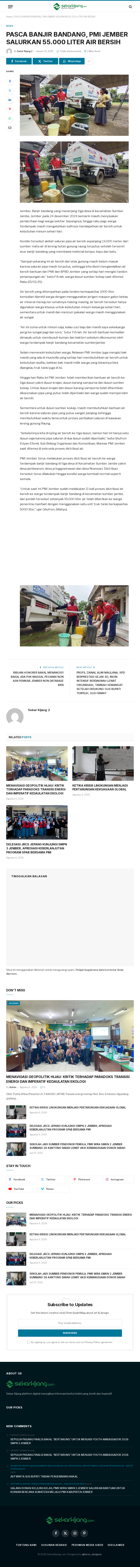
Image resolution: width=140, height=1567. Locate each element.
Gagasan (13, 1003)
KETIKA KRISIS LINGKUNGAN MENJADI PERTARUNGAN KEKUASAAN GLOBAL (100, 787)
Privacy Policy (92, 1342)
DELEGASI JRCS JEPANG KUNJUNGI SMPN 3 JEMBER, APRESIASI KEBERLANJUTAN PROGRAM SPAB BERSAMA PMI (36, 848)
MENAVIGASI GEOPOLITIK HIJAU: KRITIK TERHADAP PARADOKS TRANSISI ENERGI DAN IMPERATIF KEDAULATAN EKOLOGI (35, 789)
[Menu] (10, 7)
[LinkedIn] (9, 99)
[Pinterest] (9, 109)
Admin (12, 1087)
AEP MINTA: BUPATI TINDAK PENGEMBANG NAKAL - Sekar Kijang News (48, 1484)
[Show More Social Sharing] (89, 61)
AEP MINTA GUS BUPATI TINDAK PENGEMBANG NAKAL (44, 1476)
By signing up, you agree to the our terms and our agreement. (71, 1342)
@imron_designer (92, 1554)
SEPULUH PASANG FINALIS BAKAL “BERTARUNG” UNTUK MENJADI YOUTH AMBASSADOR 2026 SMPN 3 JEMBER (69, 1441)
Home (9, 16)
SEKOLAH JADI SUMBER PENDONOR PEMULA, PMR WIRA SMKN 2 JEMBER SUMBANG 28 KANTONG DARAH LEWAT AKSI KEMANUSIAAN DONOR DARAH (77, 1146)
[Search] (130, 7)
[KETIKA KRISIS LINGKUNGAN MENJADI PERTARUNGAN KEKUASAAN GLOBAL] (103, 763)
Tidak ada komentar (71, 51)
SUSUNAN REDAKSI (54, 1545)
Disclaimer (116, 1545)
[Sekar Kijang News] (70, 7)
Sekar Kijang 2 (24, 51)
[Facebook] (9, 81)
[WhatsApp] (9, 118)
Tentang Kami (26, 1545)
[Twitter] (9, 90)
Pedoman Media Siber (87, 1545)
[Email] (9, 127)
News (9, 26)
